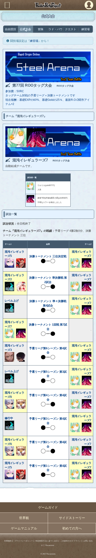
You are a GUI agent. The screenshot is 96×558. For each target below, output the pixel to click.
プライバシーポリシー (23, 541)
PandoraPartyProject (48, 5)
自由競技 (10, 29)
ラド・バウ (55, 29)
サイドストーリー (72, 518)
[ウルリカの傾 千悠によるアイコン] (17, 146)
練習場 (85, 29)
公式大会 (25, 29)
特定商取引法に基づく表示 (46, 541)
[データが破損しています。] (36, 146)
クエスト (70, 29)
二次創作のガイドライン (70, 541)
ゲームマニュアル (24, 528)
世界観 (24, 518)
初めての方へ (72, 528)
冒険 (40, 29)
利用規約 (8, 541)
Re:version (49, 545)
